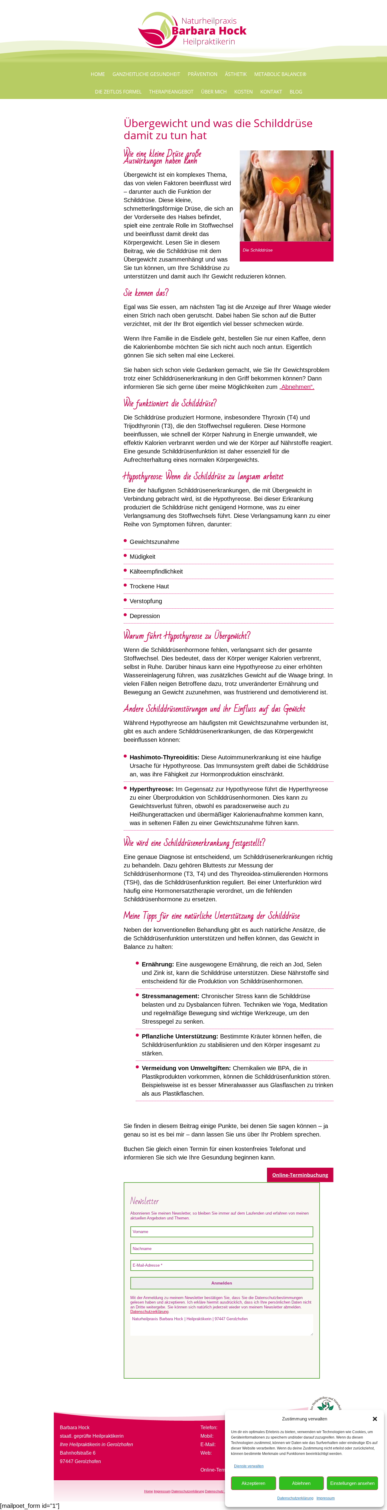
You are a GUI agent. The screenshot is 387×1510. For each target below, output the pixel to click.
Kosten (243, 91)
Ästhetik (236, 74)
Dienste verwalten (249, 1466)
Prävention (202, 74)
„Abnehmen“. (296, 386)
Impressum (326, 1498)
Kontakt (271, 91)
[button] (375, 1419)
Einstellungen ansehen (352, 1483)
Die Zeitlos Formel (118, 91)
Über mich (214, 91)
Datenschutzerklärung (295, 1498)
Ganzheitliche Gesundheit (146, 74)
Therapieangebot (171, 91)
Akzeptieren (253, 1483)
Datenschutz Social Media (224, 1491)
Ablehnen (301, 1483)
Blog (296, 91)
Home (98, 74)
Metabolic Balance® (280, 74)
